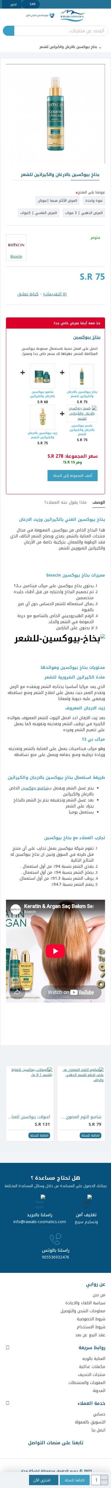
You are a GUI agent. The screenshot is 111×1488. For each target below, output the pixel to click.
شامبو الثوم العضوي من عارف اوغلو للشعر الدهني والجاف (80, 1117)
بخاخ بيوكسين (86, 337)
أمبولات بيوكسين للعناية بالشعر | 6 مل (28, 1117)
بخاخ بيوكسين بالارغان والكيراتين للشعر (82, 394)
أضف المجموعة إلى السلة (72, 475)
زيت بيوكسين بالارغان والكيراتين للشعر (42, 435)
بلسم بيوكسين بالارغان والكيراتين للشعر (81, 429)
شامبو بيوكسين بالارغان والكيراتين (42, 394)
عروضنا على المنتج (91, 192)
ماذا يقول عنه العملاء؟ (65, 503)
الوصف (98, 503)
